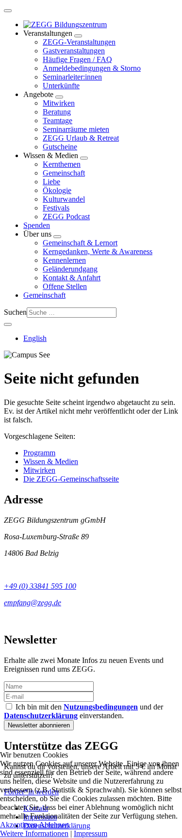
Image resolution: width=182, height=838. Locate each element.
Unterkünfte (61, 85)
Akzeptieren (18, 825)
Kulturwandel (64, 199)
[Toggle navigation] (8, 10)
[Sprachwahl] (8, 324)
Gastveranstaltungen (74, 51)
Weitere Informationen (34, 833)
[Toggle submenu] (78, 35)
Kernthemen (62, 164)
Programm (39, 453)
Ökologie (57, 190)
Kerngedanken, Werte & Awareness (97, 251)
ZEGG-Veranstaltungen (79, 42)
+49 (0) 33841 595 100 (40, 586)
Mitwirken (59, 103)
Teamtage (57, 120)
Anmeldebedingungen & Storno (92, 68)
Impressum (90, 833)
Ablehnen (54, 825)
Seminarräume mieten (76, 129)
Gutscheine (60, 147)
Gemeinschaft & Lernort (80, 243)
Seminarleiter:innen (72, 77)
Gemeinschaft (64, 173)
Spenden (36, 225)
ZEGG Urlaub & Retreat (81, 138)
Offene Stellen (65, 286)
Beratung (57, 112)
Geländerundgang (70, 269)
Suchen (15, 312)
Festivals (56, 208)
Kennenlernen (64, 260)
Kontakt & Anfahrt (71, 278)
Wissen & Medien (50, 461)
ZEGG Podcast (66, 216)
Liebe (51, 181)
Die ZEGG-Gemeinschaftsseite (71, 479)
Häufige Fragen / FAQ (77, 59)
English (35, 338)
